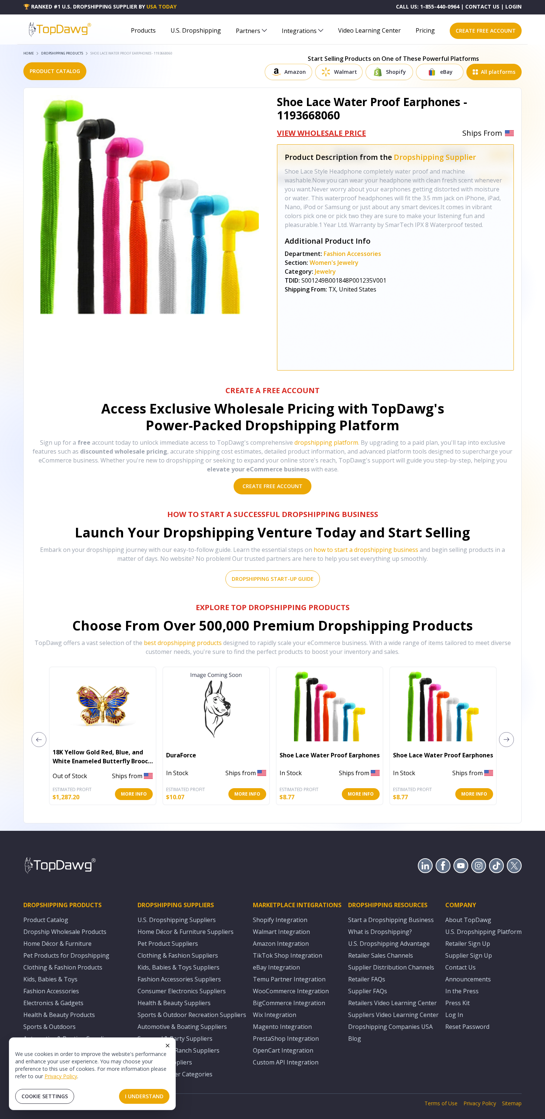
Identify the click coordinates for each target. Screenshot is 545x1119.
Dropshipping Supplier (435, 157)
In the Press (462, 991)
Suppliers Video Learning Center (393, 1015)
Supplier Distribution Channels (391, 967)
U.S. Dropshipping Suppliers (177, 920)
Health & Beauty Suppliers (174, 1003)
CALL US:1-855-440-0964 (427, 6)
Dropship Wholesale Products (64, 932)
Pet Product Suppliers (168, 943)
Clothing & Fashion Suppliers (178, 955)
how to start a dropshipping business (366, 550)
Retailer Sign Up (467, 943)
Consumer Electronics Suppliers (182, 991)
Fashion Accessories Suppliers (179, 979)
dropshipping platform (326, 442)
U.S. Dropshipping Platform (483, 932)
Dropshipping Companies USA (390, 1027)
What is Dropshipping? (380, 932)
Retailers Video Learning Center (392, 1003)
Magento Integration (282, 1027)
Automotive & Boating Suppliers (182, 1027)
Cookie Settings (45, 1096)
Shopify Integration (280, 920)
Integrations (299, 31)
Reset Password (467, 1027)
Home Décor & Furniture (57, 943)
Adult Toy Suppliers (165, 1062)
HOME (28, 53)
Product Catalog (45, 920)
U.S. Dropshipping (196, 30)
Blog (354, 1038)
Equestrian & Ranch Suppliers (178, 1050)
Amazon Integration (281, 943)
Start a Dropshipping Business (391, 920)
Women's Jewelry (334, 263)
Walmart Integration (281, 932)
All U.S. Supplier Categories (175, 1074)
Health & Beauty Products (59, 1015)
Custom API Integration (285, 1062)
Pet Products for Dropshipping (66, 955)
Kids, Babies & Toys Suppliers (178, 967)
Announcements (468, 979)
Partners (248, 31)
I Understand (144, 1096)
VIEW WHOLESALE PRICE (321, 133)
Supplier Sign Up (468, 955)
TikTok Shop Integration (287, 955)
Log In (454, 1015)
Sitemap (512, 1103)
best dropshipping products (183, 643)
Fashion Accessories (352, 254)
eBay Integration (276, 967)
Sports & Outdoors (49, 1027)
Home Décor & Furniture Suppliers (186, 932)
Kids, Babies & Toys (50, 979)
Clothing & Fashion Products (62, 967)
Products (143, 30)
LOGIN (513, 6)
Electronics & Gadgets (53, 1003)
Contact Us (460, 967)
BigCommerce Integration (289, 1003)
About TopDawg (468, 920)
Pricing (425, 30)
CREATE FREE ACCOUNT (486, 30)
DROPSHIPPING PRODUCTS (62, 53)
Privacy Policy (60, 1076)
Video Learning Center (369, 30)
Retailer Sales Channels (380, 955)
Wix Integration (274, 1015)
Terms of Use (441, 1103)
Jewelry (325, 271)
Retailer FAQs (366, 979)
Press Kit (457, 1003)
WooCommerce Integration (291, 991)
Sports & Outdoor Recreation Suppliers (192, 1015)
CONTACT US (482, 6)
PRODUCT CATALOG (55, 71)
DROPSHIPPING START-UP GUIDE (273, 578)
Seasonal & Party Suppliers (175, 1038)
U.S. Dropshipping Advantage (389, 943)
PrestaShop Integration (286, 1038)
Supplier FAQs (367, 991)
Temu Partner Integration (289, 979)
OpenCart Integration (283, 1050)
